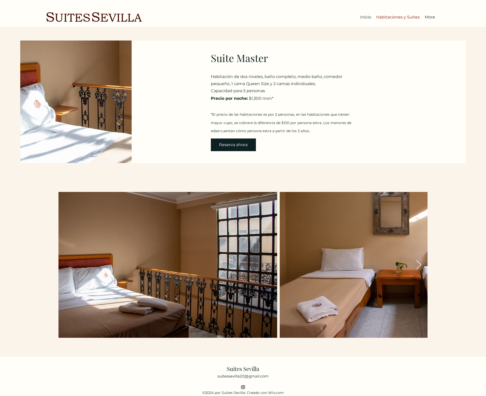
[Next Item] (419, 265)
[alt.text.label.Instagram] (243, 387)
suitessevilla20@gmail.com (243, 376)
